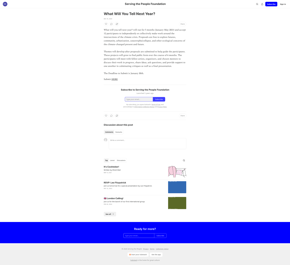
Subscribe (271, 4)
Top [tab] (106, 160)
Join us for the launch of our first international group (124, 201)
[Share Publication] (262, 4)
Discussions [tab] (121, 160)
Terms (152, 249)
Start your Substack (139, 254)
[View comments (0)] (111, 24)
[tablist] (113, 132)
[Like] (106, 24)
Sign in (283, 4)
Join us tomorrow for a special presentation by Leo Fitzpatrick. (128, 186)
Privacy (146, 249)
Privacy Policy (162, 107)
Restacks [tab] (118, 132)
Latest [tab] (112, 160)
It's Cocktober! (111, 166)
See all (108, 214)
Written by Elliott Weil (112, 170)
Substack (133, 260)
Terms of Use (156, 104)
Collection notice (162, 249)
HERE (114, 79)
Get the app (156, 254)
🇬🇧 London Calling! (113, 198)
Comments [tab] (109, 132)
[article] (145, 171)
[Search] (257, 4)
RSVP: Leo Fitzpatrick (115, 182)
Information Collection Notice (144, 107)
